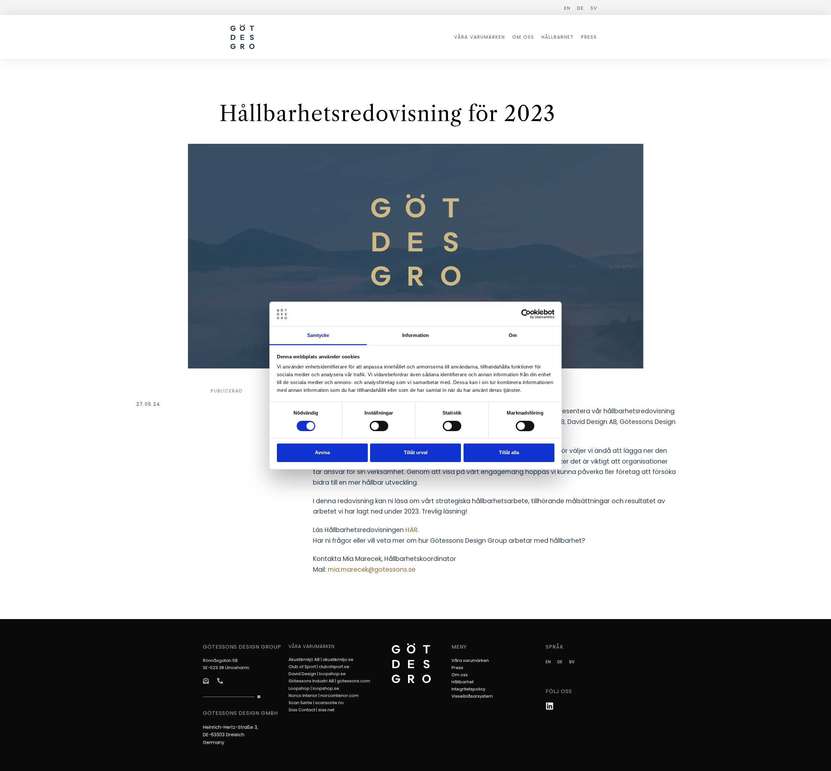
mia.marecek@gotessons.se (372, 569)
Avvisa (322, 452)
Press (589, 37)
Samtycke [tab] (318, 335)
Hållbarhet (557, 37)
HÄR (411, 530)
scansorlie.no (329, 703)
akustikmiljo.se (338, 659)
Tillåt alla (509, 452)
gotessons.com (353, 681)
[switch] (379, 426)
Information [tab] (415, 335)
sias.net (326, 710)
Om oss (523, 37)
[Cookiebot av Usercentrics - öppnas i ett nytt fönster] (526, 314)
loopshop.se (332, 674)
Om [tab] (513, 335)
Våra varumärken (479, 37)
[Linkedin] (550, 706)
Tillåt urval (416, 452)
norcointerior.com (339, 695)
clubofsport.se (334, 667)
